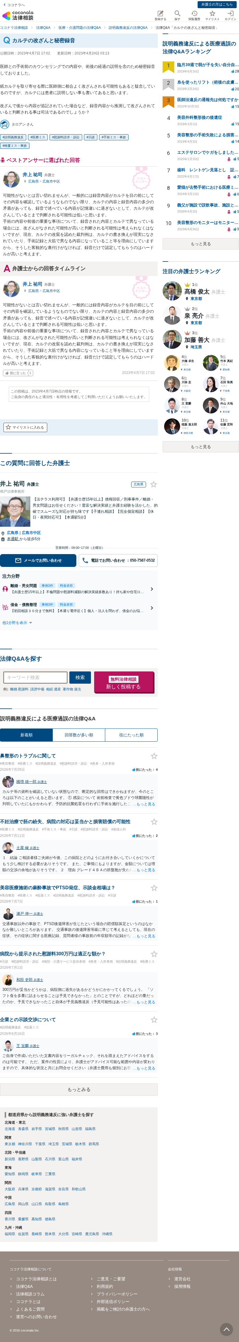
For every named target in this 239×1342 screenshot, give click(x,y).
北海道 (10, 1129)
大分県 (63, 1234)
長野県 (23, 1159)
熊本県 (50, 1234)
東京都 (10, 1144)
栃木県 (80, 1144)
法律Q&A (24, 1286)
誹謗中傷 (37, 689)
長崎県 (36, 1234)
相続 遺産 (53, 689)
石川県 (50, 1159)
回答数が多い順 (79, 735)
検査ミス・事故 (15, 145)
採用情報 (182, 1286)
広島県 (34, 181)
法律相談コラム (30, 1294)
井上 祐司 (39, 174)
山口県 (36, 1204)
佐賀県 (23, 1234)
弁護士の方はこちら (217, 4)
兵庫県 (23, 1189)
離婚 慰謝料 (19, 689)
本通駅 (13, 539)
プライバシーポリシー (117, 1294)
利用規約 (105, 1286)
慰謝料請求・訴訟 (67, 137)
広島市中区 (51, 181)
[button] (78, 622)
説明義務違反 (14, 137)
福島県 (90, 1129)
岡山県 (23, 1204)
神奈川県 (25, 1144)
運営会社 (182, 1278)
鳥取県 (50, 1204)
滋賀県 (50, 1189)
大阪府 (10, 1189)
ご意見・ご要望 (111, 1278)
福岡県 (10, 1234)
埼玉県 (53, 1144)
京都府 (36, 1189)
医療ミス (38, 137)
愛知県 (10, 1174)
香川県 (10, 1219)
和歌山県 (79, 1189)
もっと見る (201, 243)
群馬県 (94, 1144)
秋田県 (63, 1129)
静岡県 (23, 1174)
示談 (91, 137)
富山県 (63, 1159)
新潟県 (10, 1159)
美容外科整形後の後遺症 (199, 117)
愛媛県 (23, 1219)
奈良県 (63, 1189)
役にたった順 (131, 735)
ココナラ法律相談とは (36, 1278)
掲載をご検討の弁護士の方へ (123, 1309)
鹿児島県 (92, 1234)
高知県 (36, 1219)
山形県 (77, 1129)
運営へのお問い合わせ (36, 1316)
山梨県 (36, 1159)
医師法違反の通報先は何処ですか (207, 99)
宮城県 (50, 1129)
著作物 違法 (72, 689)
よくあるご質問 (30, 1309)
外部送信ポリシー (113, 1301)
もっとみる (79, 1089)
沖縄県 (107, 1234)
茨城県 (67, 1144)
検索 (80, 677)
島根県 (63, 1204)
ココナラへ (16, 5)
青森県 (23, 1129)
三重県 (50, 1174)
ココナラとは (28, 1301)
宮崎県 (77, 1234)
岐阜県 (36, 1174)
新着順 (26, 735)
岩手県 (36, 1129)
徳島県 (50, 1219)
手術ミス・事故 (114, 137)
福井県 (77, 1159)
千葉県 (40, 1144)
